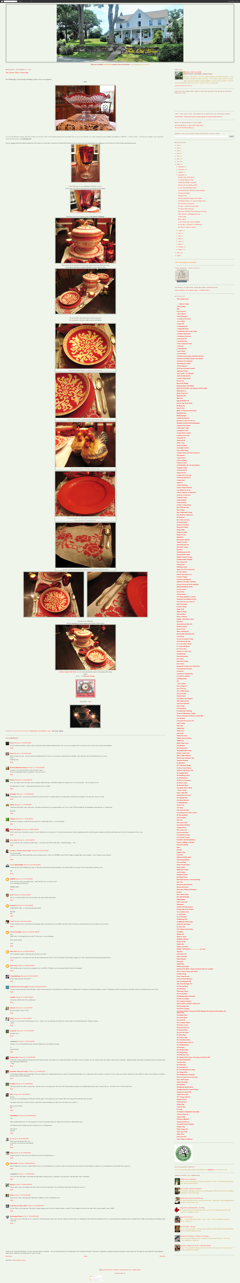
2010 (178, 164)
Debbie (12, 805)
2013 (178, 156)
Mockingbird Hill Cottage (184, 750)
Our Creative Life (182, 830)
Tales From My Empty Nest (184, 984)
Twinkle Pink (180, 1104)
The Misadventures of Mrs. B (185, 1042)
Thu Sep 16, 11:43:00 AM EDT (25, 1031)
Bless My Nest (180, 408)
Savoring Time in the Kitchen (185, 909)
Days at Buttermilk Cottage (184, 512)
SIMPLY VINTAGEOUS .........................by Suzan (191, 949)
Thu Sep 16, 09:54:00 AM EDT (37, 987)
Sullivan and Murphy (183, 966)
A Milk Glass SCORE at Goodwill (187, 182)
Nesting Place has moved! (184, 795)
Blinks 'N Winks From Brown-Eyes (186, 411)
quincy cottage (181, 867)
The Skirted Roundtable (183, 1060)
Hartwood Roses (181, 614)
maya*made (180, 733)
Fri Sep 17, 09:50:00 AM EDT (23, 1184)
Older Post (162, 1256)
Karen (12, 743)
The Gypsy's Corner (182, 1025)
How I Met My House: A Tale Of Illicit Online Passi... (189, 125)
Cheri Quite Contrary (183, 448)
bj (10, 1139)
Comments (95, 1280)
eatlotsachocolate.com (183, 545)
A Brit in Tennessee (182, 316)
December (181, 167)
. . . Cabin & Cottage (183, 304)
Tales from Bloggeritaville (184, 981)
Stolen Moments (181, 959)
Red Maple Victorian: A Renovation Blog (188, 879)
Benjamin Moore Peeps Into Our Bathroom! (191, 1198)
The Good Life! (181, 1020)
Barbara (12, 1184)
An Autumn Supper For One (185, 180)
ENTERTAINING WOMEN (184, 559)
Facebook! (210, 1170)
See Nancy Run (181, 927)
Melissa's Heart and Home (184, 738)
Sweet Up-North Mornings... (185, 979)
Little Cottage (181, 706)
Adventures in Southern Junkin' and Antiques (190, 358)
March (180, 244)
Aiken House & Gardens (184, 363)
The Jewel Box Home (183, 1032)
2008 (178, 255)
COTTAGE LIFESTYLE (184, 478)
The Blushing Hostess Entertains (186, 996)
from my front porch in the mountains (188, 584)
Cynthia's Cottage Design (184, 505)
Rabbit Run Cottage (182, 870)
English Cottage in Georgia (184, 557)
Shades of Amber (181, 937)
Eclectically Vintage (182, 547)
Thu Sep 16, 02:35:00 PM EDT (24, 1084)
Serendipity (180, 932)
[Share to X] (59, 731)
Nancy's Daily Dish (182, 793)
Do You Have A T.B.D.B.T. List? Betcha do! (190, 224)
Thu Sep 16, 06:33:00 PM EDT (22, 1153)
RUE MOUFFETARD (183, 897)
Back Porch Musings (182, 383)
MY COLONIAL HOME (184, 765)
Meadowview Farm (182, 736)
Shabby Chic (180, 934)
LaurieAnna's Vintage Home (185, 674)
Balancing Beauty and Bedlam (185, 386)
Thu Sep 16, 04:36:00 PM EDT (20, 1138)
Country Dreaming (182, 485)
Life (178, 681)
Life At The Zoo (181, 688)
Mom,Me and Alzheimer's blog (185, 758)
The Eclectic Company (183, 1009)
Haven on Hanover (182, 616)
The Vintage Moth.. (182, 1072)
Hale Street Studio (182, 604)
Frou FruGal (180, 592)
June (179, 236)
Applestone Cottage (182, 371)
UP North (179, 1109)
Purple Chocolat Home (183, 865)
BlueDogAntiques (182, 416)
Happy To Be (180, 609)
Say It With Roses (182, 917)
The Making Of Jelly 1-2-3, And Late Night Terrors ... (192, 201)
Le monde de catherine (183, 676)
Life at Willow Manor (183, 691)
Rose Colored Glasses (183, 894)
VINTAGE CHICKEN (183, 1119)
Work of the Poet (181, 1137)
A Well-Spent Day (182, 349)
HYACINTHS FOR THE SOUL (186, 634)
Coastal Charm (181, 458)
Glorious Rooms (181, 594)
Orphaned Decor (181, 827)
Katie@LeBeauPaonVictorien (18, 768)
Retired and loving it (182, 887)
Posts (93, 1276)
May (179, 239)
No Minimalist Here (182, 803)
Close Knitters (181, 455)
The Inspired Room (182, 1030)
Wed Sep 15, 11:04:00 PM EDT (23, 780)
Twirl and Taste (181, 1107)
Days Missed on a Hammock (185, 515)
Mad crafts (180, 726)
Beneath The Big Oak (183, 401)
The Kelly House (181, 1035)
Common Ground (182, 463)
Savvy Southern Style (183, 912)
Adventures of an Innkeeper (185, 361)
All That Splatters (182, 366)
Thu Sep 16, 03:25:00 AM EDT (24, 879)
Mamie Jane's (180, 731)
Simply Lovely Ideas (182, 947)
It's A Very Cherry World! (184, 644)
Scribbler (12, 997)
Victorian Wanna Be (182, 1114)
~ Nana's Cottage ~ (182, 790)
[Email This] (55, 731)
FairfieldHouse (14, 1116)
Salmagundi (180, 904)
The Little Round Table (183, 1040)
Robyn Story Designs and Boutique (186, 889)
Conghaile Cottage (182, 468)
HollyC (12, 1018)
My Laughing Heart (182, 773)
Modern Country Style (183, 753)
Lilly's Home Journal (183, 701)
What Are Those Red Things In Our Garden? (190, 198)
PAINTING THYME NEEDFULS (186, 840)
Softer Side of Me (182, 954)
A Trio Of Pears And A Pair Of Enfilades (189, 222)
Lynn (11, 895)
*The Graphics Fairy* (183, 299)
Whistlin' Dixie (181, 1127)
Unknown (13, 905)
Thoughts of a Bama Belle (184, 1092)
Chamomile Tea (181, 438)
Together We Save (182, 1099)
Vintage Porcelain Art (183, 1122)
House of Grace (181, 629)
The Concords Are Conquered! (186, 203)
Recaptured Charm (182, 875)
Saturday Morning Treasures (185, 907)
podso (178, 847)
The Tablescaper (181, 1065)
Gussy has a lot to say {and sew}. (186, 602)
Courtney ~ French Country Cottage (20, 851)
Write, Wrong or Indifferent (185, 1139)
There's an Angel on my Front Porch (187, 1077)
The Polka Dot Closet (183, 1055)
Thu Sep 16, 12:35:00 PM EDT (36, 1071)
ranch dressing (181, 872)
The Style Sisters (181, 1062)
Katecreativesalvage (182, 656)
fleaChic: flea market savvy (184, 574)
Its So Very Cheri (181, 649)
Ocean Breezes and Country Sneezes (187, 813)
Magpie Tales (180, 728)
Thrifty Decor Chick (182, 1094)
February (181, 247)
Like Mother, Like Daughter (185, 698)
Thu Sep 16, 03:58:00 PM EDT (27, 1115)
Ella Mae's (180, 550)
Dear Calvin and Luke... (183, 520)
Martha (12, 780)
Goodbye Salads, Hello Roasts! (186, 177)
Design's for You (181, 535)
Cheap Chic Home (182, 445)
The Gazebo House (182, 1017)
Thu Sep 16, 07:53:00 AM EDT (24, 905)
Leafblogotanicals (182, 679)
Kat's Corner (180, 664)
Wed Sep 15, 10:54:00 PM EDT (22, 743)
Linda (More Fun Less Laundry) (19, 987)
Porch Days (180, 855)
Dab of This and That (183, 507)
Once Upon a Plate (182, 822)
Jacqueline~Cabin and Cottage (19, 1071)
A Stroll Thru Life (182, 341)
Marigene (13, 819)
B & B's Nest (180, 381)
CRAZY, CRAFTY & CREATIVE (186, 492)
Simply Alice (180, 944)
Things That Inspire (182, 1082)
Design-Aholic (181, 530)
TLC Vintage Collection (183, 1097)
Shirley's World (181, 942)
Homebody (180, 621)
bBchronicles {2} (181, 391)
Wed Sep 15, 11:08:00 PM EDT (25, 794)
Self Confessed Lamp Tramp (185, 929)
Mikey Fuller (14, 1163)
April (180, 241)
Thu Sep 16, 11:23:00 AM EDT (24, 1008)
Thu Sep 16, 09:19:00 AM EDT (23, 921)
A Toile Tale (180, 346)
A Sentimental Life (182, 326)
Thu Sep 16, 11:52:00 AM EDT (26, 1041)
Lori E (12, 921)
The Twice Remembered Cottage (186, 1070)
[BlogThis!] (57, 731)
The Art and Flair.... (182, 994)
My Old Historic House (183, 775)
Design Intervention (182, 527)
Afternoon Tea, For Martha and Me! (187, 185)
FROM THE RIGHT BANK (185, 587)
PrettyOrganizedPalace (183, 860)
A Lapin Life (180, 324)
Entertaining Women (16, 1216)
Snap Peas (180, 951)
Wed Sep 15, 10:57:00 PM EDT (22, 753)
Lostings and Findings (184, 193)
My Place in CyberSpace (184, 780)
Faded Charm (181, 564)
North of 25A (180, 805)
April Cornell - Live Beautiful (185, 373)
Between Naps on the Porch (184, 403)
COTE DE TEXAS (182, 470)
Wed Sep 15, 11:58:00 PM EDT (24, 819)
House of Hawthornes (183, 631)
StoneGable (180, 961)
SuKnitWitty (180, 964)
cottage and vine (181, 473)
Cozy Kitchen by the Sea (184, 490)
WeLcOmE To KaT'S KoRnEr (185, 1124)
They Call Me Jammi (183, 1079)
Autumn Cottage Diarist (183, 378)
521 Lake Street (181, 311)
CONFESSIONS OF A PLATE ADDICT (188, 465)
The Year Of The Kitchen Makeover (184, 128)
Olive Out (179, 820)
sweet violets (13, 840)
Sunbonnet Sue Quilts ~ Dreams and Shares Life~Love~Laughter (195, 969)
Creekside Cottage (182, 497)
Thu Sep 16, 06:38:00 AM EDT (22, 895)
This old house (181, 1084)
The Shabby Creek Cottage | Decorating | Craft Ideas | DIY (193, 1057)
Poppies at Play (181, 852)
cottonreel (179, 483)
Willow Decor (180, 1134)
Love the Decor (181, 718)
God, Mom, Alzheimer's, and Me (186, 597)
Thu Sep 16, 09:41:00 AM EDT (30, 932)
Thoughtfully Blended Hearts (185, 1087)
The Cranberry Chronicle (184, 1001)
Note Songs (180, 808)
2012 (178, 159)
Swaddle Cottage (181, 974)
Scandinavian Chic (182, 919)
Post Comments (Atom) (19, 1260)
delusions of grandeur (183, 525)
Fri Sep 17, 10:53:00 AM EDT (22, 1195)
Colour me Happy (182, 460)
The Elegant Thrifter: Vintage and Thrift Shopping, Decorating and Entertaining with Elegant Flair (201, 1012)
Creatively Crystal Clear (183, 495)
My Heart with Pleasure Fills (185, 770)
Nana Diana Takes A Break (184, 788)
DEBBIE (12, 879)
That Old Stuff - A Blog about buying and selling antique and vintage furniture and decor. (198, 117)
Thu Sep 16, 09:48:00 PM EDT (26, 1163)
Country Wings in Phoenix (184, 487)
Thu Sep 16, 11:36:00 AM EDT (23, 1018)
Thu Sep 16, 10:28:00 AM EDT (24, 997)
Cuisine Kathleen (181, 500)
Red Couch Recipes (15, 829)
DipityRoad (180, 537)
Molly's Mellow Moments (184, 755)
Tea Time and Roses (182, 986)
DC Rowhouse (181, 517)
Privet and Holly (181, 862)
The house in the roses (183, 1027)
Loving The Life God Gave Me (185, 721)
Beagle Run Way (181, 396)
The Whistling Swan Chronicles (186, 1075)
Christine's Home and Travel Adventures (188, 453)
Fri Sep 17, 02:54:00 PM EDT (35, 1206)
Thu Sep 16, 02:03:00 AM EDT (32, 865)
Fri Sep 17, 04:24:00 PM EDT (31, 1216)
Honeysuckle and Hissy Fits (184, 624)
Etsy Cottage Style (182, 562)
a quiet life (13, 1031)
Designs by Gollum (182, 532)
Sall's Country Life (182, 902)
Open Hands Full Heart (183, 825)
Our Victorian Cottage (183, 837)
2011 (178, 161)
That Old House (181, 989)
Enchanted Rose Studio (183, 555)
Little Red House (181, 708)
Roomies (179, 892)
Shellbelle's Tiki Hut (182, 939)
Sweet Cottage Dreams (183, 976)
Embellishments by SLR (183, 552)
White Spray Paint (182, 1132)
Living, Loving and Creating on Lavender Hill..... (191, 716)
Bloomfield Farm (181, 413)
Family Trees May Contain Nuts (186, 569)
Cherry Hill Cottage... (183, 450)
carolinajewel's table (182, 430)
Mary (11, 1153)
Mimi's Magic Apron (183, 743)
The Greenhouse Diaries (183, 1022)
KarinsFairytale (181, 654)
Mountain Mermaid (182, 760)
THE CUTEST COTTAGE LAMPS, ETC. (188, 1004)
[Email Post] (52, 730)
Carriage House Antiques (184, 433)
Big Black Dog (181, 406)
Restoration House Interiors (184, 884)
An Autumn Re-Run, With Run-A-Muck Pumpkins (191, 190)
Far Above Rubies (182, 572)
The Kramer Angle (182, 1037)
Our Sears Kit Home (182, 832)
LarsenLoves (180, 671)
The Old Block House (183, 1045)
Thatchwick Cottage (182, 991)
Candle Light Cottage (183, 428)
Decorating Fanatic (182, 522)
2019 (178, 145)
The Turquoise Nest (182, 1067)
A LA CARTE (181, 321)
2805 (178, 309)
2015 (178, 151)
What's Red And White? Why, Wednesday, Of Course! (192, 211)
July (179, 233)
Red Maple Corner (182, 877)
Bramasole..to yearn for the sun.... (186, 421)
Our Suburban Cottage (183, 835)
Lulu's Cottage (181, 723)
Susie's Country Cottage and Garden (187, 971)
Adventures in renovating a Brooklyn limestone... (191, 356)
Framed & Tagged (182, 577)
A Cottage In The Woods (184, 319)
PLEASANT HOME (182, 845)
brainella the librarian (183, 418)
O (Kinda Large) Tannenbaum (188, 1179)
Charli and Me (181, 440)
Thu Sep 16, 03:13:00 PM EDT (21, 1094)
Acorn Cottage (181, 351)
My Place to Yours (182, 783)
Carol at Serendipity (16, 932)
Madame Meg (14, 1057)
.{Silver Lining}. (181, 306)
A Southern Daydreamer (184, 334)
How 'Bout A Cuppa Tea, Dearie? (187, 227)
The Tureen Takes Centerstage (186, 209)
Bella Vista (180, 398)
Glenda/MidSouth (15, 976)
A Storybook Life (182, 339)
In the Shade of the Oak (183, 641)
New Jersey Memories (183, 800)
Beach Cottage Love (182, 393)
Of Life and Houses (182, 815)
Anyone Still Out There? (186, 1217)
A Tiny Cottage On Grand (184, 344)
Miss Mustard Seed (182, 748)
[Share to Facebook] (61, 731)
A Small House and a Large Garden (187, 331)
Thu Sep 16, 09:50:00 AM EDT (26, 951)
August (180, 230)
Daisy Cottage (181, 510)
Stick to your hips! (182, 956)
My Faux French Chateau (184, 768)
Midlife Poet (180, 741)
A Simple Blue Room (183, 329)
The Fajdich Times (182, 1015)
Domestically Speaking (183, 540)
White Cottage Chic (182, 1129)
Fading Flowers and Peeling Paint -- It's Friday (192, 1208)
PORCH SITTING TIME (184, 857)
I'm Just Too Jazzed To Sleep (185, 639)
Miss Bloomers (181, 746)
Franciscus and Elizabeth (184, 579)
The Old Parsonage (182, 1052)
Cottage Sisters (181, 480)
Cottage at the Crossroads (184, 475)
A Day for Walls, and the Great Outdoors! (191, 1188)
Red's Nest (180, 882)
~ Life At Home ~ (182, 684)
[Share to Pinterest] (62, 731)
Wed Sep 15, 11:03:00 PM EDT (36, 767)
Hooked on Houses (182, 626)
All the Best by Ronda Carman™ (186, 368)
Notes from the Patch (183, 810)
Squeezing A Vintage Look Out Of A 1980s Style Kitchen (195, 1245)
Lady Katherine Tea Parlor (184, 669)
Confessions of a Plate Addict (18, 1206)
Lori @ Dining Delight (16, 865)
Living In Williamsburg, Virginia (186, 713)
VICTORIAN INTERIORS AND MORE (188, 1112)
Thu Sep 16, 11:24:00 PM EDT (26, 1174)
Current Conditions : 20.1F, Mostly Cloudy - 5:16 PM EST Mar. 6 (192, 290)
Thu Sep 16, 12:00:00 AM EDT (30, 829)
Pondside (12, 1084)
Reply (11, 748)
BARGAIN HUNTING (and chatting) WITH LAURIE (192, 388)
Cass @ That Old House (193, 72)
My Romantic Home (182, 785)
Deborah (12, 1008)
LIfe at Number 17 (182, 686)
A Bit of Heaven (181, 314)
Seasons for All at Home (183, 924)
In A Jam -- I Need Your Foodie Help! (188, 206)
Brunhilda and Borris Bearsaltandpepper (188, 423)
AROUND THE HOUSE (183, 376)
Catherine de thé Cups (183, 435)
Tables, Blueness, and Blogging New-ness (189, 214)
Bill (11, 1094)
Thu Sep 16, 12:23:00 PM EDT (27, 1057)
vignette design (181, 1117)
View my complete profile (183, 85)
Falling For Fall (182, 196)
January (180, 249)
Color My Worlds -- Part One (187, 1226)
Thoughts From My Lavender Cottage (187, 1089)
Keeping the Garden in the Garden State (188, 666)
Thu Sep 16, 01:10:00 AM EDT (40, 850)
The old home (180, 1047)
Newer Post (9, 1256)
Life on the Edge (181, 693)
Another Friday (182, 217)
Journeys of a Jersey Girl (184, 651)
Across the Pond (181, 353)
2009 (178, 253)
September (181, 175)
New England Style (182, 798)
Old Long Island (181, 818)
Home (85, 1256)
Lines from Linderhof (183, 703)
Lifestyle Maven (181, 696)
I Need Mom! (180, 636)
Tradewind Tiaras (182, 1102)
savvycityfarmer (181, 914)
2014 (178, 153)
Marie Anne (13, 951)
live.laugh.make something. (184, 711)
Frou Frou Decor (181, 589)
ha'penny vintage (181, 607)
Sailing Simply (181, 899)
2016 (178, 148)
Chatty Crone (180, 443)
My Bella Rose (181, 763)
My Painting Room (182, 778)
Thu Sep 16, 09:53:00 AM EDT (29, 976)
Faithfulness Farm (182, 567)
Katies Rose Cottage (182, 661)
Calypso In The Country (183, 425)
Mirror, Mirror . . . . (183, 219)
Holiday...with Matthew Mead (185, 619)
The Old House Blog (182, 1050)
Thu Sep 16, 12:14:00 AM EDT (26, 840)
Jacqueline (13, 794)
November (181, 169)
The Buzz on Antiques (183, 999)
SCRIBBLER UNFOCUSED (185, 922)
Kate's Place (180, 659)
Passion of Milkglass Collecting (185, 842)
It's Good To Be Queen (183, 646)
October (180, 172)
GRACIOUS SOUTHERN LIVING (186, 599)
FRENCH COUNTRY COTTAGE (186, 582)
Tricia (12, 1195)
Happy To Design (181, 612)
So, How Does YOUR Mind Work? (187, 188)
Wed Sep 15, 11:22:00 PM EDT (23, 804)
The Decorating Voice (183, 1006)
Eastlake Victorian (182, 542)
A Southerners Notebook (184, 336)
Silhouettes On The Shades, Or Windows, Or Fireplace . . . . (196, 1236)
